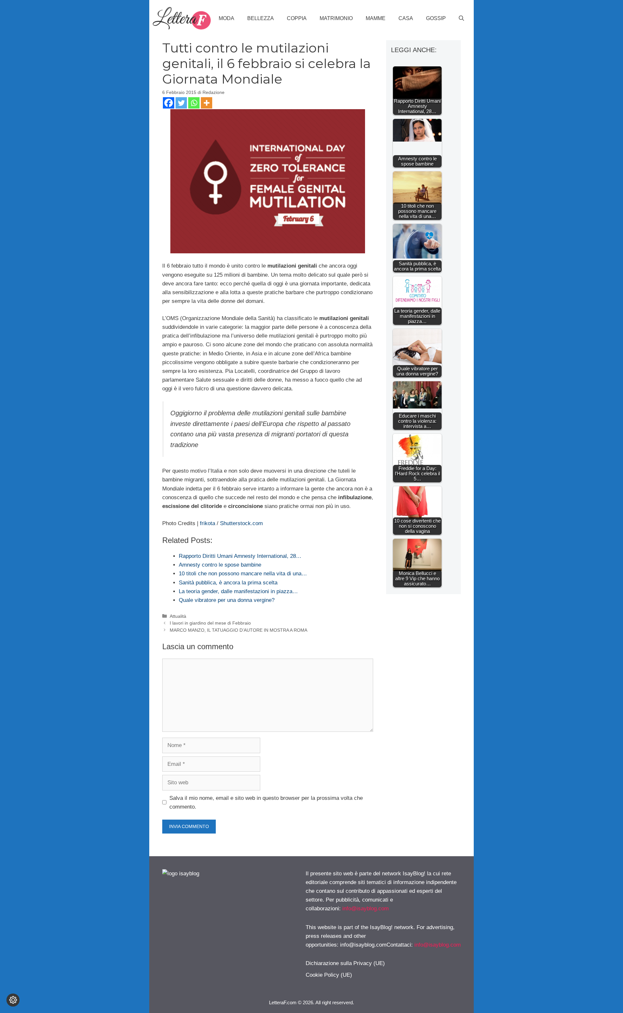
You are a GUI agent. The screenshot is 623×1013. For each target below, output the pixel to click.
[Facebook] (168, 103)
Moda (226, 18)
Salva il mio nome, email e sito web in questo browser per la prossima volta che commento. (266, 802)
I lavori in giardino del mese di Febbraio (210, 623)
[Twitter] (181, 103)
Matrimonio (336, 18)
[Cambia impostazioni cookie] (12, 1000)
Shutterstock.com (241, 523)
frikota (207, 523)
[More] (206, 103)
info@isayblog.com (365, 908)
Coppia (297, 18)
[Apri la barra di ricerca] (461, 18)
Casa (405, 18)
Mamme (375, 18)
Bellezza (260, 18)
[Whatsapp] (194, 103)
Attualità (178, 616)
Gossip (436, 18)
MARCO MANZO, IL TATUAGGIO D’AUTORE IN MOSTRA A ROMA (238, 630)
